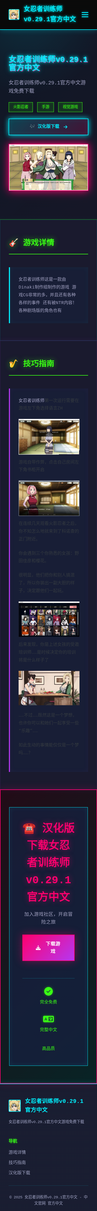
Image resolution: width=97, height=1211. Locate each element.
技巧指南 (17, 1162)
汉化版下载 (19, 1173)
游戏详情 (17, 1152)
